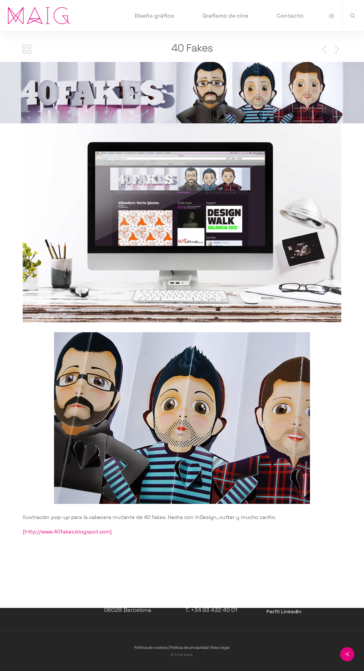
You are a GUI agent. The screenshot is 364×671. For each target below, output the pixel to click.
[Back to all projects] (27, 49)
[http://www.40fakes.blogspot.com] (67, 531)
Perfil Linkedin (284, 611)
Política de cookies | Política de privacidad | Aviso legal (182, 647)
